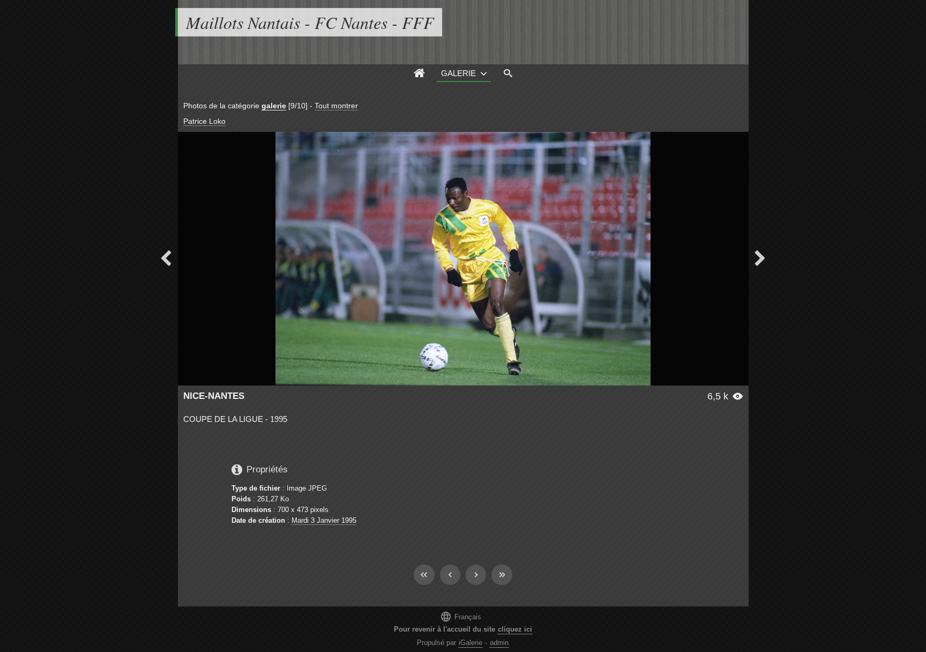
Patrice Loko (204, 121)
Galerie (458, 73)
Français (460, 616)
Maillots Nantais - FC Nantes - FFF (310, 22)
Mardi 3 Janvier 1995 (324, 520)
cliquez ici (515, 629)
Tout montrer (336, 105)
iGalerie (470, 643)
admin (499, 643)
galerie (274, 105)
